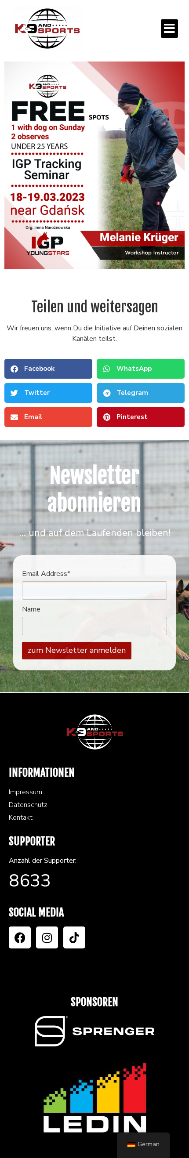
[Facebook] (20, 937)
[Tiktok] (74, 937)
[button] (169, 28)
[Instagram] (47, 937)
